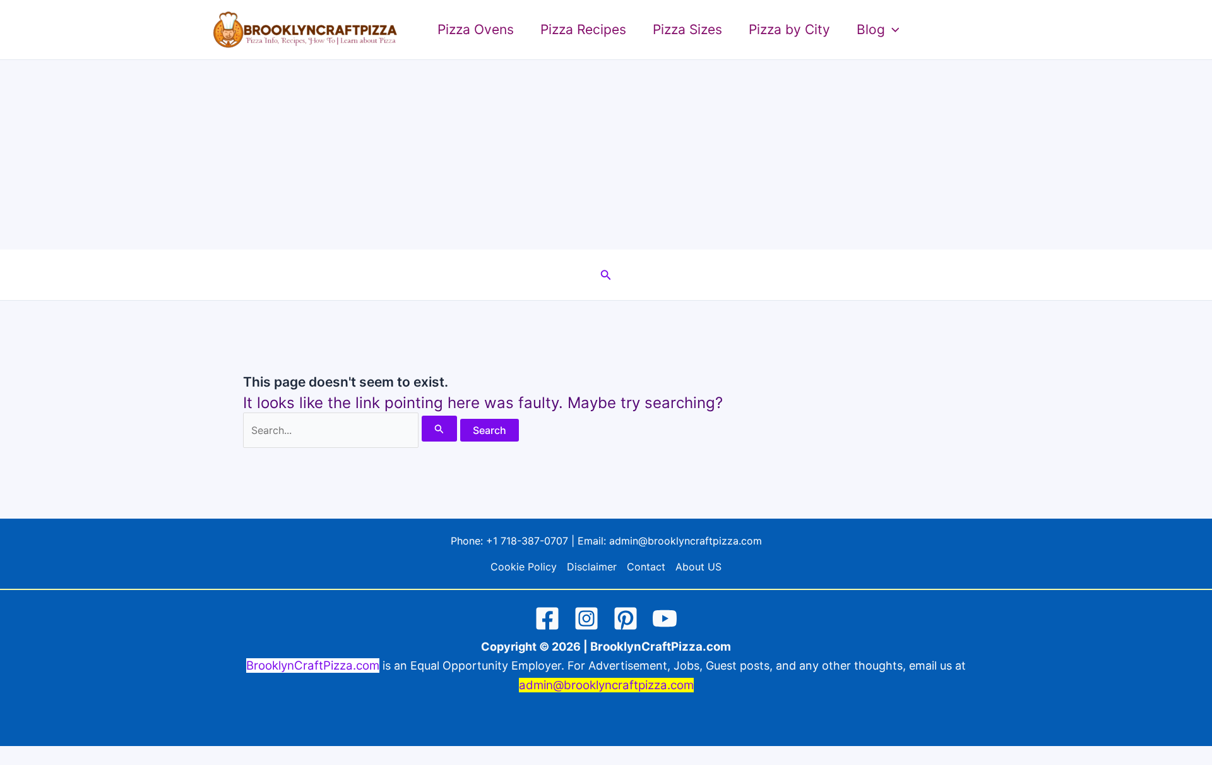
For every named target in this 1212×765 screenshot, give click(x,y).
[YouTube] (664, 618)
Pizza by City (789, 29)
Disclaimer (592, 566)
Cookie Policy (523, 566)
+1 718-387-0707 (527, 540)
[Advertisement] (606, 154)
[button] (892, 29)
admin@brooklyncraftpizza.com (685, 540)
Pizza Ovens (475, 29)
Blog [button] (871, 29)
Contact (646, 566)
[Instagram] (586, 618)
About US (698, 566)
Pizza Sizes (687, 29)
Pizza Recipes (583, 29)
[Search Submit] (439, 429)
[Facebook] (547, 618)
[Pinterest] (625, 618)
